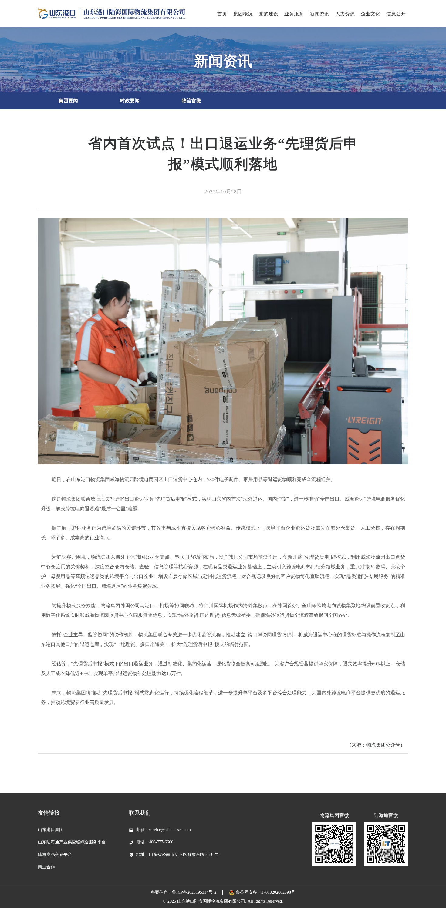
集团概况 (243, 13)
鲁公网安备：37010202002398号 (265, 892)
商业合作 (46, 867)
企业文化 (370, 13)
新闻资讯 (319, 13)
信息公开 (396, 13)
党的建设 (268, 13)
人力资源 (345, 13)
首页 (222, 13)
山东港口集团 (50, 829)
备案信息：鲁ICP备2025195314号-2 (183, 892)
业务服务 (294, 13)
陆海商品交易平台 (55, 854)
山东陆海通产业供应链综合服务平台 (72, 842)
